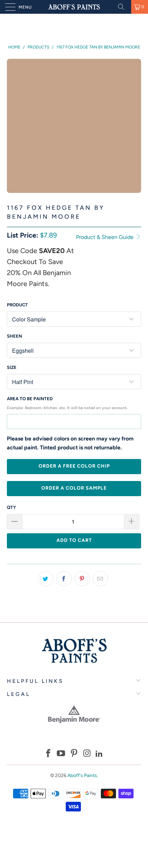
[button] (48, 754)
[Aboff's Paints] (74, 7)
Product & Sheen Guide (105, 237)
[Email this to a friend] (100, 578)
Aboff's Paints (82, 775)
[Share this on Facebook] (64, 578)
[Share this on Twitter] (45, 578)
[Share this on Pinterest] (82, 578)
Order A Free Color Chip (74, 466)
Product (17, 304)
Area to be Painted (67, 403)
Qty (11, 507)
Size (12, 367)
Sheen (14, 336)
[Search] (123, 7)
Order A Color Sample (74, 488)
